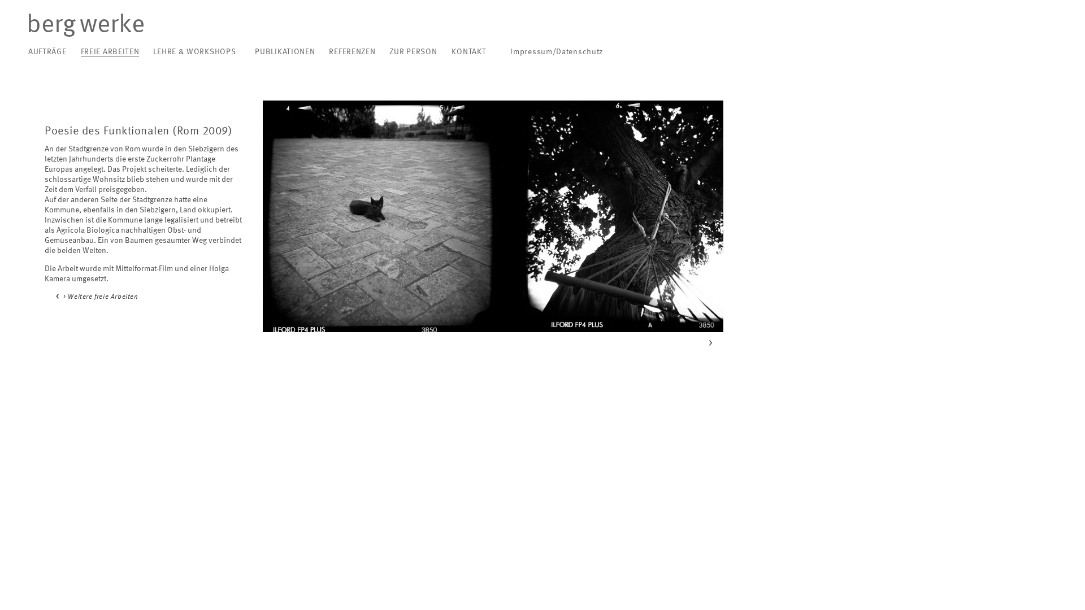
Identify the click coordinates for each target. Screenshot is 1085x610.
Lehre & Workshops (194, 52)
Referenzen (352, 52)
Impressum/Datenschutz (556, 52)
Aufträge (47, 52)
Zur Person (413, 52)
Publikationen (285, 52)
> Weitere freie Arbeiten (100, 297)
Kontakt (469, 52)
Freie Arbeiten (110, 52)
